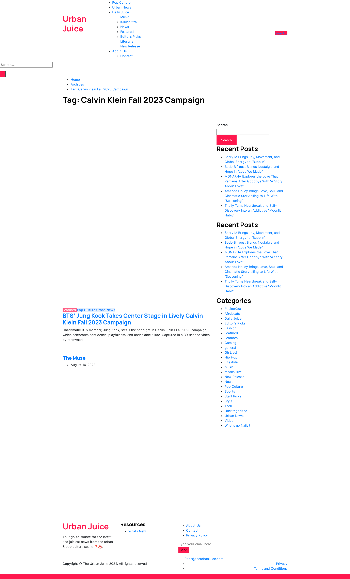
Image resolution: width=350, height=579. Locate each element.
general (230, 348)
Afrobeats (232, 313)
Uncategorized (236, 411)
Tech (228, 406)
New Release (130, 46)
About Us (119, 51)
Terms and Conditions (270, 568)
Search (222, 125)
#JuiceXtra (128, 22)
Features (231, 338)
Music (124, 17)
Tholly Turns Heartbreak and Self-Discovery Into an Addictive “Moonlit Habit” (253, 210)
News (124, 27)
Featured (127, 32)
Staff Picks (233, 396)
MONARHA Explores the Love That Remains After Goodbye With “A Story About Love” (254, 181)
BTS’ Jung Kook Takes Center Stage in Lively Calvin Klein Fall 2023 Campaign (133, 319)
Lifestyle (126, 41)
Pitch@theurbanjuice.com (204, 559)
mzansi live (233, 372)
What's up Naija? (237, 425)
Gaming (230, 343)
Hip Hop (231, 357)
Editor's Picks (235, 323)
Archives (77, 84)
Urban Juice (74, 23)
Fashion (230, 328)
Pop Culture (121, 2)
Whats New (137, 531)
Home (75, 79)
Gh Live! (231, 352)
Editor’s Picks (130, 36)
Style (228, 401)
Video (229, 420)
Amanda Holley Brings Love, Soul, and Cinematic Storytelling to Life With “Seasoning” (254, 196)
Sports (230, 391)
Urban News (121, 7)
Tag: (99, 89)
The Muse (74, 357)
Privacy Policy (197, 535)
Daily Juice (120, 12)
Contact (126, 56)
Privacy (281, 564)
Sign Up (281, 33)
